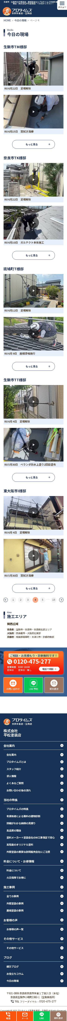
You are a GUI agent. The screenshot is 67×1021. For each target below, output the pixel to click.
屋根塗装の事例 (15, 910)
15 (53, 599)
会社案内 (9, 745)
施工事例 (9, 887)
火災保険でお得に (16, 877)
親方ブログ (13, 966)
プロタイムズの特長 (17, 809)
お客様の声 (10, 920)
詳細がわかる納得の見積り (21, 823)
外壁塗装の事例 (15, 903)
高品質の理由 (14, 830)
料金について (14, 870)
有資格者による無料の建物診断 (23, 816)
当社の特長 (10, 800)
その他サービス (13, 939)
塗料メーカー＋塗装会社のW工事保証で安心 (31, 837)
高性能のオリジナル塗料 (20, 844)
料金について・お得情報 (19, 861)
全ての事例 (13, 896)
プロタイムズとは (16, 762)
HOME (7, 20)
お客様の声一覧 (15, 929)
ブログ (8, 957)
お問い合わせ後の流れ (19, 790)
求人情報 (11, 776)
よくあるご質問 (15, 783)
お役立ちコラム (15, 974)
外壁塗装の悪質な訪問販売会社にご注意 (28, 852)
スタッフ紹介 (14, 769)
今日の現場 (20, 20)
